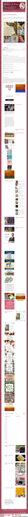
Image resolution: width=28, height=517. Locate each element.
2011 (6, 435)
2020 (6, 425)
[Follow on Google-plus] (24, 512)
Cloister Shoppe (9, 287)
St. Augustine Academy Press (10, 289)
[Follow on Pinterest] (21, 512)
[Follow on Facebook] (19, 512)
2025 (6, 420)
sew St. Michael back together (18, 45)
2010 (6, 436)
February (7, 419)
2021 (6, 424)
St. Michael (13, 15)
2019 (6, 426)
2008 (6, 438)
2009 (6, 437)
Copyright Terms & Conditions (10, 503)
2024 (6, 421)
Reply (24, 49)
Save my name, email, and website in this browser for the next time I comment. (12, 70)
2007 (6, 439)
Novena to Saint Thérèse (21, 180)
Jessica (4, 15)
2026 (6, 417)
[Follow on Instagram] (22, 512)
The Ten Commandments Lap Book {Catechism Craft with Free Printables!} (22, 184)
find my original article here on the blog (12, 20)
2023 (6, 422)
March (7, 418)
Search (24, 413)
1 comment (16, 15)
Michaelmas (10, 15)
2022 (6, 423)
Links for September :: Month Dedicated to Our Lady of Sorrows (22, 206)
